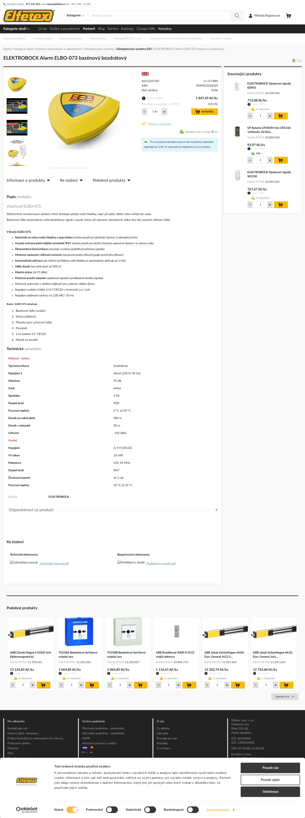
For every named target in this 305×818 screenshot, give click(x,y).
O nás (42, 28)
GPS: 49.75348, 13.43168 (247, 748)
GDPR (86, 738)
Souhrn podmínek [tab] (93, 721)
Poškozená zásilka (18, 743)
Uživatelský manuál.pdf (54, 563)
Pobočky (12, 748)
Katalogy (127, 28)
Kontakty (165, 28)
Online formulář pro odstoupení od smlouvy (35, 738)
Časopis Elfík (146, 28)
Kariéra (113, 28)
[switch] (112, 810)
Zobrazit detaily (217, 810)
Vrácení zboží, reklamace (22, 733)
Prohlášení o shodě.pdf (161, 563)
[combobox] (159, 16)
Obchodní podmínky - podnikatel (103, 728)
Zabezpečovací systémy (99, 49)
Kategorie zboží (15, 28)
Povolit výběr (270, 780)
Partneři (89, 28)
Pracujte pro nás (167, 738)
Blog (101, 28)
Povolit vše (270, 768)
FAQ (10, 753)
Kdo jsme (162, 733)
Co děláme (163, 728)
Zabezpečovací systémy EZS (134, 49)
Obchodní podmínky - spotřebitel (103, 733)
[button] (17, 83)
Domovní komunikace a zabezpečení (58, 49)
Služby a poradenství (65, 28)
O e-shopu (163, 748)
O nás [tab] (160, 721)
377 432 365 (33, 4)
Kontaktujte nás (17, 728)
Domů (7, 49)
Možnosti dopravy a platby (99, 743)
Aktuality (162, 743)
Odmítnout (270, 791)
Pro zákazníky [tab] (16, 721)
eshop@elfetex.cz (56, 4)
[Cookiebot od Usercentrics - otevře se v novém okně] (27, 810)
